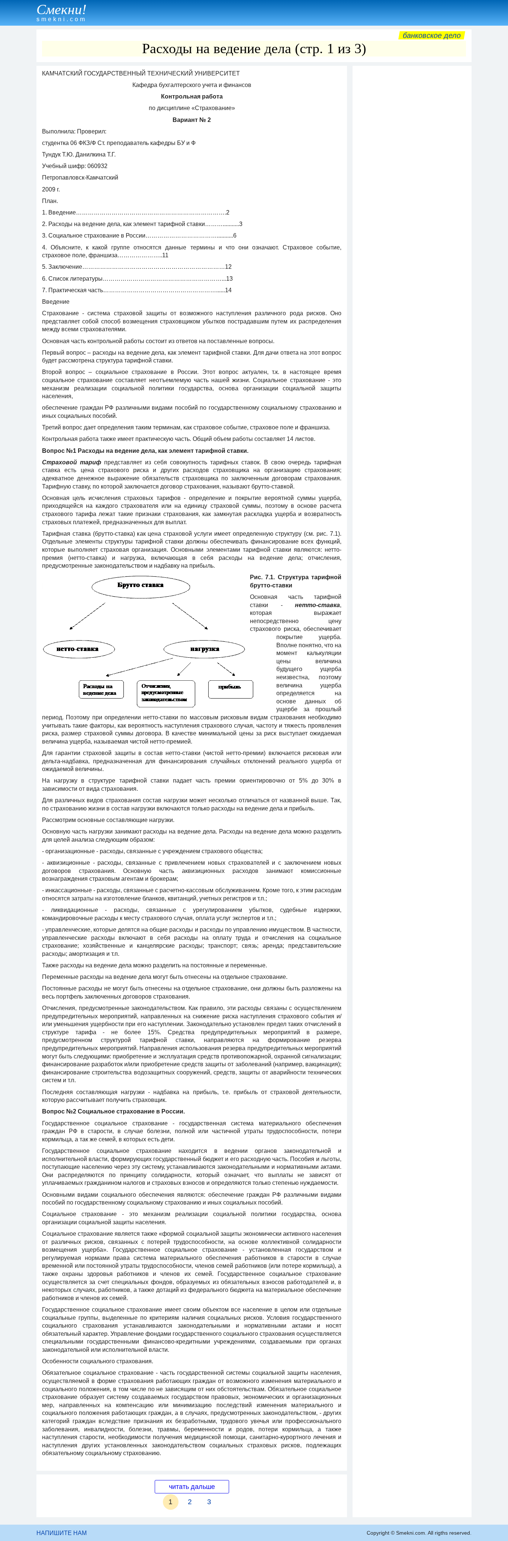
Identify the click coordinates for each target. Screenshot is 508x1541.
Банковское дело (432, 35)
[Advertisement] (412, 181)
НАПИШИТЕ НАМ (61, 1533)
